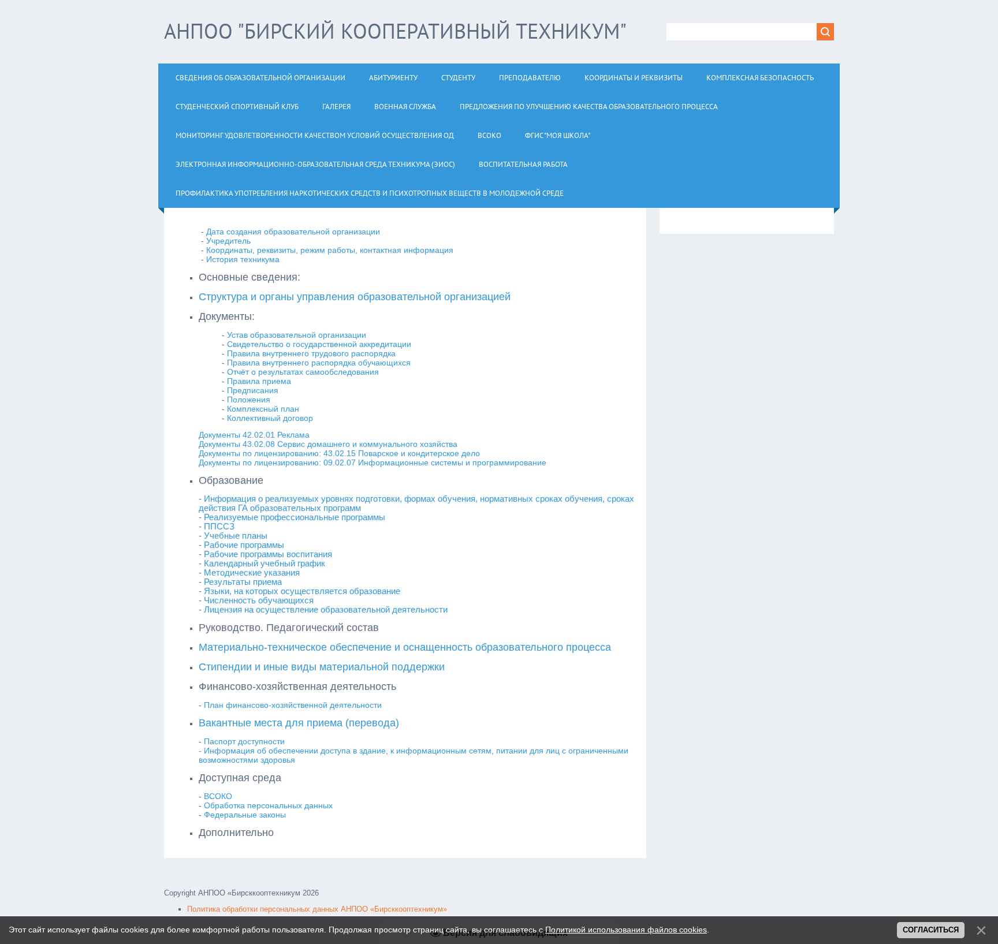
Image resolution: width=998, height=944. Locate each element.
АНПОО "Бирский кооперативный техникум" (395, 30)
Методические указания (253, 572)
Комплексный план (263, 408)
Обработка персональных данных (268, 805)
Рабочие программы (244, 545)
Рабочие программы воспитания (268, 554)
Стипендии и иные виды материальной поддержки (322, 667)
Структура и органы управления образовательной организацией (355, 297)
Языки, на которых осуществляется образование (303, 591)
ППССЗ (220, 526)
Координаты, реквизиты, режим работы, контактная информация (329, 250)
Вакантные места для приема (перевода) (299, 723)
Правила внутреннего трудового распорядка (311, 353)
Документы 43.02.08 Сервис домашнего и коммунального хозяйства (328, 444)
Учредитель (228, 240)
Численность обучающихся (259, 600)
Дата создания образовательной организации (293, 231)
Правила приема (259, 381)
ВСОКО (218, 796)
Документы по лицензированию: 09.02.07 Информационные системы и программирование (372, 462)
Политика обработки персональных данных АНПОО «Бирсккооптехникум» (317, 909)
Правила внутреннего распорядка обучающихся (319, 362)
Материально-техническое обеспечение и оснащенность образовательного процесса (405, 647)
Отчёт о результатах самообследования (304, 371)
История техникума (243, 259)
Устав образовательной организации (296, 334)
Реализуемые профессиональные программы (294, 517)
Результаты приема (244, 582)
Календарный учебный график (265, 563)
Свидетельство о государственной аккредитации (319, 344)
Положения (248, 399)
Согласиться (931, 930)
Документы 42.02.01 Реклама (254, 434)
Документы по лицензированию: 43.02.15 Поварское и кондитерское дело (339, 453)
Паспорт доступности (244, 741)
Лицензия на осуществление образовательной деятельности (326, 609)
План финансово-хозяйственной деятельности (293, 705)
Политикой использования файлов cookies (626, 929)
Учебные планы (235, 535)
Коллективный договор (270, 418)
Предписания (252, 390)
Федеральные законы (245, 814)
